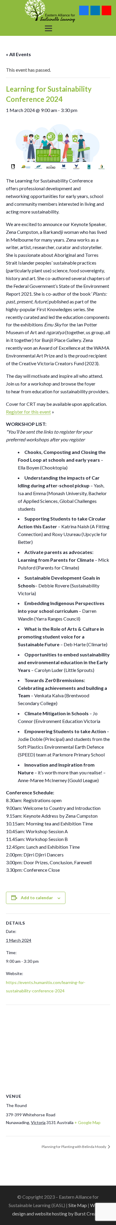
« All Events (18, 54)
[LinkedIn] (95, 10)
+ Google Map (87, 1122)
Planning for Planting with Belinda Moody (74, 1146)
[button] (65, 28)
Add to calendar (37, 897)
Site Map (77, 1205)
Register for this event (28, 412)
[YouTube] (106, 10)
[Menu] (48, 28)
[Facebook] (84, 10)
